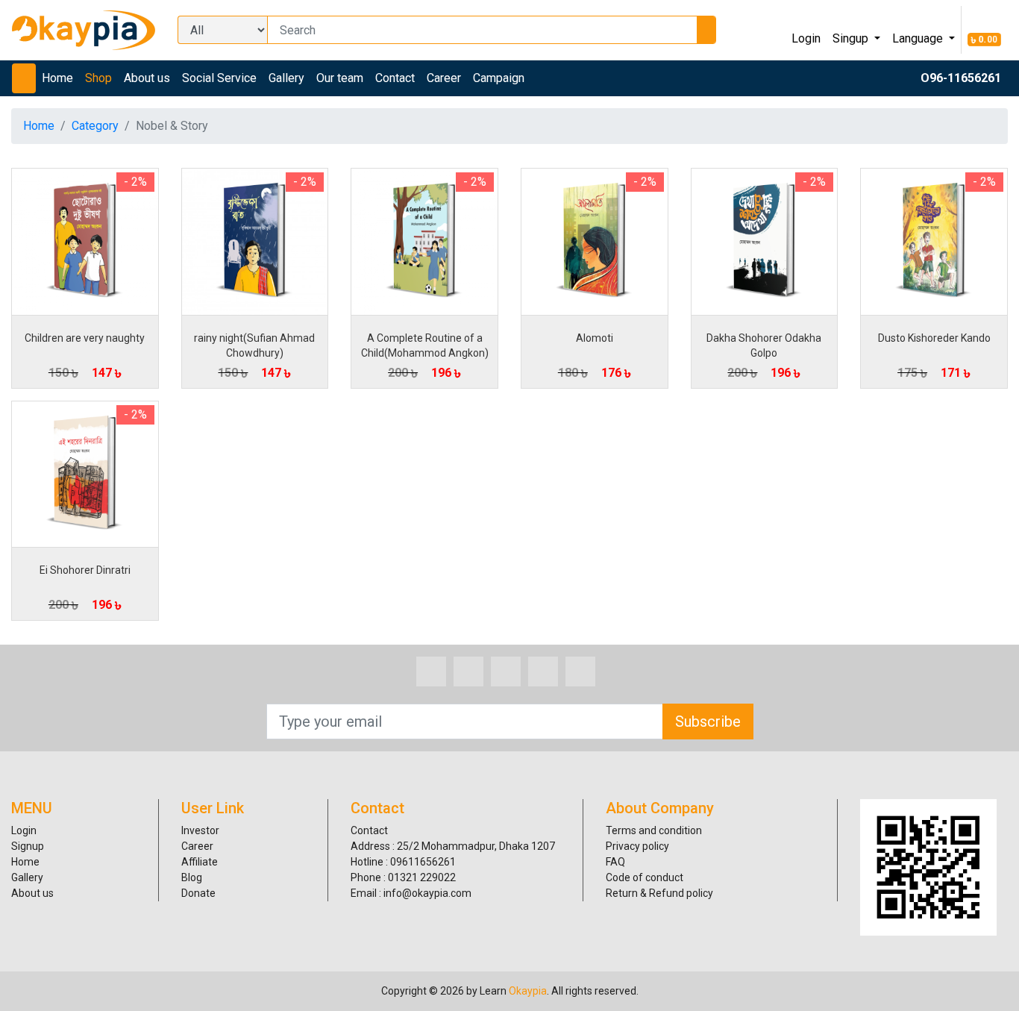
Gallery (286, 78)
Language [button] (919, 38)
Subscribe (708, 721)
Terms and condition (654, 830)
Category (95, 126)
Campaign (498, 78)
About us (147, 78)
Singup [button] (852, 38)
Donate (198, 893)
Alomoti (594, 338)
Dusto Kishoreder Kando (934, 338)
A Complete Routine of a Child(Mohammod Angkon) (425, 345)
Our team (339, 78)
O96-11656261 (961, 78)
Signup (27, 846)
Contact (395, 78)
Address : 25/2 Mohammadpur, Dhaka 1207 (453, 846)
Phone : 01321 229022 (403, 877)
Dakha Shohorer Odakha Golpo (763, 345)
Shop (98, 78)
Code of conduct (644, 877)
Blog (191, 877)
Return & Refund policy (659, 893)
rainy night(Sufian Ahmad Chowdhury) (254, 345)
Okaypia (528, 991)
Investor (200, 830)
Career (444, 78)
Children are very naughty (85, 338)
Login (806, 38)
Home (57, 78)
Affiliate (199, 862)
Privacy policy (637, 846)
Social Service (219, 78)
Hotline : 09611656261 (403, 862)
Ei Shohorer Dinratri (85, 570)
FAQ (615, 862)
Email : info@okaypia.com (411, 893)
